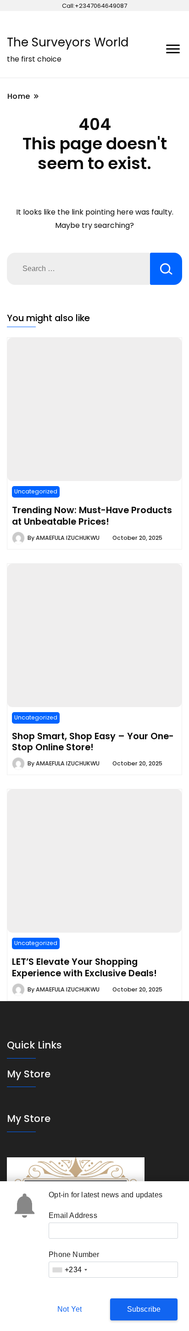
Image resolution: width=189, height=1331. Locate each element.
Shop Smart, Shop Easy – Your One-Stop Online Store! (93, 741)
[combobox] (69, 1269)
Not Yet (69, 1309)
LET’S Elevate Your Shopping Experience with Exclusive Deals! (84, 967)
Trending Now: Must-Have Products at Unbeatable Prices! (92, 515)
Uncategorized (35, 491)
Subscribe (144, 1309)
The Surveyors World (67, 42)
